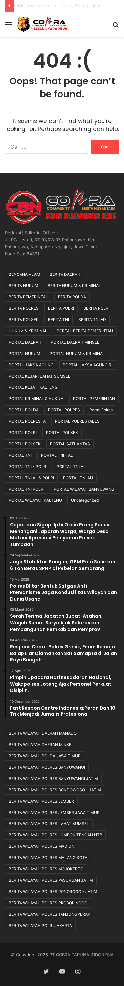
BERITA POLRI (61, 308)
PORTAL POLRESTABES (77, 421)
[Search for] (115, 26)
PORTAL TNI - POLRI (28, 466)
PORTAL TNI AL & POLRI (31, 477)
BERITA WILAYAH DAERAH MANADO (43, 733)
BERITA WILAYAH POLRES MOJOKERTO (46, 868)
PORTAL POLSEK (62, 432)
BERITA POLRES (24, 308)
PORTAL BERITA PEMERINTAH (85, 330)
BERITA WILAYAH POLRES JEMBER (41, 801)
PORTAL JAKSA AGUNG (31, 364)
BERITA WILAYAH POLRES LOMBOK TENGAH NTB (55, 834)
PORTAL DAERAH (25, 342)
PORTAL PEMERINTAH (94, 398)
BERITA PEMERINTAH (29, 296)
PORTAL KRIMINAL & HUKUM (36, 398)
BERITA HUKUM (23, 285)
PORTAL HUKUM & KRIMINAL (77, 353)
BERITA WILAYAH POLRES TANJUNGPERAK (49, 914)
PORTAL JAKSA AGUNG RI (87, 364)
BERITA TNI (58, 319)
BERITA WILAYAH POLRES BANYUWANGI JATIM (53, 778)
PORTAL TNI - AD (57, 455)
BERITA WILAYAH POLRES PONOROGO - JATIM (53, 891)
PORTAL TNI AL (71, 466)
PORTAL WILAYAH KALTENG (35, 500)
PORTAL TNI (20, 455)
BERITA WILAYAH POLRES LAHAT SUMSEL (49, 823)
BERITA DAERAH (65, 274)
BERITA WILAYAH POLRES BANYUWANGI (47, 767)
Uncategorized (85, 500)
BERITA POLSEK (24, 319)
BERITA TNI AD (92, 319)
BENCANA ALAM (24, 274)
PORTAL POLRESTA (27, 421)
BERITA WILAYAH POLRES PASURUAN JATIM (51, 880)
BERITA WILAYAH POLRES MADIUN (41, 846)
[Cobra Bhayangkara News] (43, 24)
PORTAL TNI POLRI (26, 489)
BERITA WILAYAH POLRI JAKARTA (40, 925)
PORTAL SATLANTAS (70, 443)
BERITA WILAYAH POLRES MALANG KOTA (48, 857)
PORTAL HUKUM (24, 353)
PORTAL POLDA (24, 409)
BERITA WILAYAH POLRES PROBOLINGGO (48, 902)
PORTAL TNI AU (78, 477)
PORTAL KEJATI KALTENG (33, 387)
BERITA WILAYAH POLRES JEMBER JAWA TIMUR (54, 812)
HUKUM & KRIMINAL (28, 330)
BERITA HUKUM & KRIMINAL (74, 285)
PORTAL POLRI (23, 432)
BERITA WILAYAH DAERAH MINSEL (41, 744)
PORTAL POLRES (64, 409)
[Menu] (8, 26)
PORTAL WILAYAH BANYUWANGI (84, 489)
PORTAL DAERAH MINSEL (75, 342)
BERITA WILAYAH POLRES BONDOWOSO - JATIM (55, 789)
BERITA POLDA (72, 296)
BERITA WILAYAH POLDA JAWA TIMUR (45, 755)
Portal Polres (101, 409)
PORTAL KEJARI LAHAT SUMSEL (39, 376)
